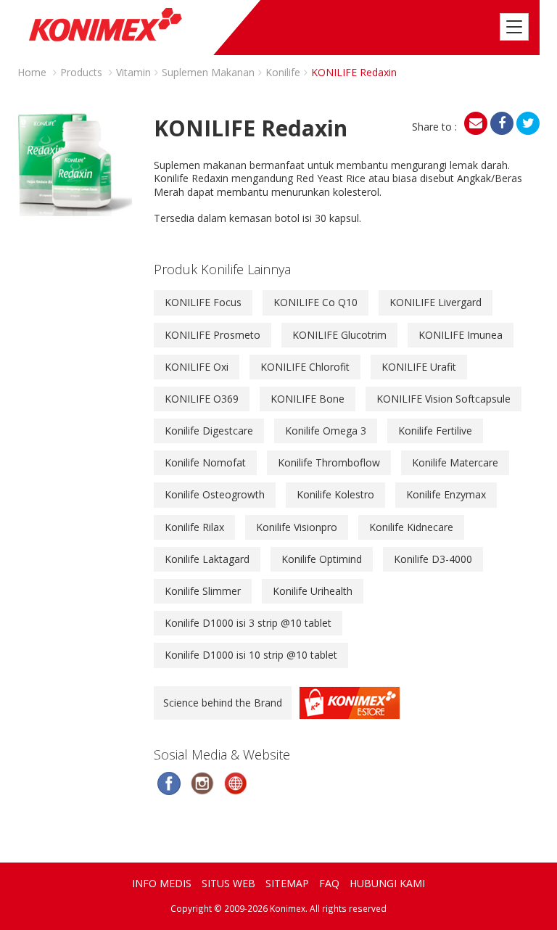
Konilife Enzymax (446, 494)
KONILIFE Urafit (418, 367)
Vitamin (133, 72)
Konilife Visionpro (296, 527)
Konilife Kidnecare (411, 527)
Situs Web (228, 883)
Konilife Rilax (194, 527)
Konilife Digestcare (209, 430)
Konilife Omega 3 (325, 430)
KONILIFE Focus (203, 302)
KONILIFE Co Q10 (315, 302)
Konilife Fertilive (435, 430)
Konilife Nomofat (205, 462)
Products (81, 72)
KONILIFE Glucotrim (339, 335)
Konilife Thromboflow (329, 462)
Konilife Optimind (321, 559)
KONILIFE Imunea (460, 335)
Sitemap (287, 883)
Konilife (282, 72)
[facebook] (501, 123)
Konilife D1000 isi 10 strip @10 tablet (251, 655)
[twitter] (528, 123)
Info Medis (161, 883)
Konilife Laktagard (207, 559)
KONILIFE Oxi (196, 367)
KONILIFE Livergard (435, 302)
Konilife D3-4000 (433, 559)
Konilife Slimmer (203, 591)
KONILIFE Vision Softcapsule (443, 399)
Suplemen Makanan (208, 72)
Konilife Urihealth (312, 591)
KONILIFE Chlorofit (305, 367)
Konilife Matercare (455, 462)
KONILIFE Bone (307, 399)
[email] (475, 123)
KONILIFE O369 (202, 399)
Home (31, 72)
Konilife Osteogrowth (215, 494)
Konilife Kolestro (335, 494)
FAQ (329, 883)
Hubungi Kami (387, 883)
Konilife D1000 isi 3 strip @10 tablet (248, 623)
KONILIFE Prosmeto (212, 335)
